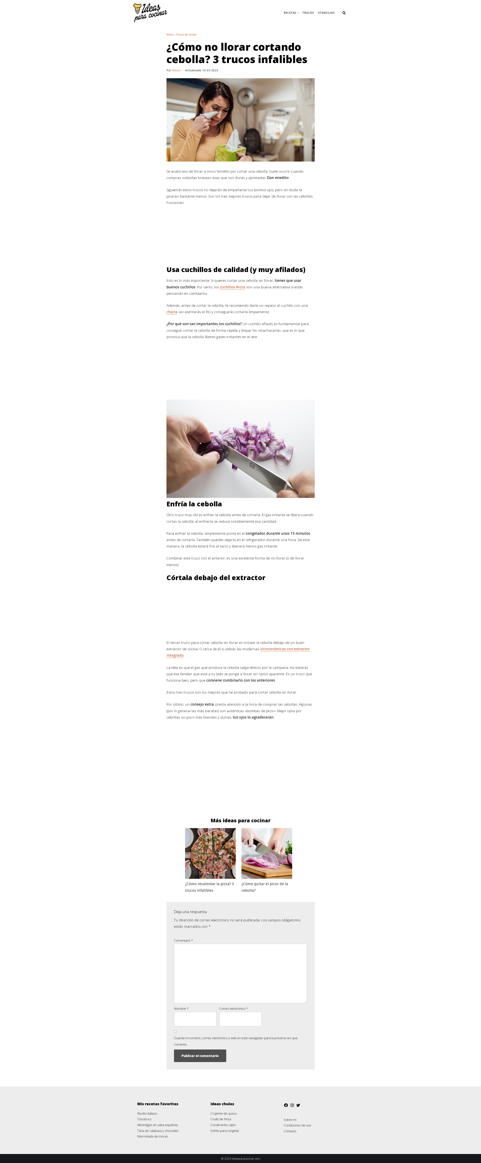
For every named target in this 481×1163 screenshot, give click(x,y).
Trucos (308, 12)
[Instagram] (292, 1106)
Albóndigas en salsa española (157, 1125)
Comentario (183, 940)
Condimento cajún (223, 1125)
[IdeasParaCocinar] (150, 12)
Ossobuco (144, 1119)
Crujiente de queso (223, 1113)
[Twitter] (298, 1106)
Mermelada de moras (152, 1136)
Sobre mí (290, 1119)
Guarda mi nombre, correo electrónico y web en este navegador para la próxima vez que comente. (236, 1041)
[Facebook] (286, 1106)
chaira (171, 311)
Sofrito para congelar (224, 1130)
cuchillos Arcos (232, 287)
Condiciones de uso (297, 1125)
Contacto (290, 1131)
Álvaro (176, 70)
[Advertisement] (240, 237)
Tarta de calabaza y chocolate (157, 1130)
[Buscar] (344, 12)
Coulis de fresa (220, 1119)
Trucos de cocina (185, 34)
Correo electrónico (233, 1008)
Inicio (169, 34)
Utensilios (326, 12)
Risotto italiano (147, 1113)
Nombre (181, 1008)
